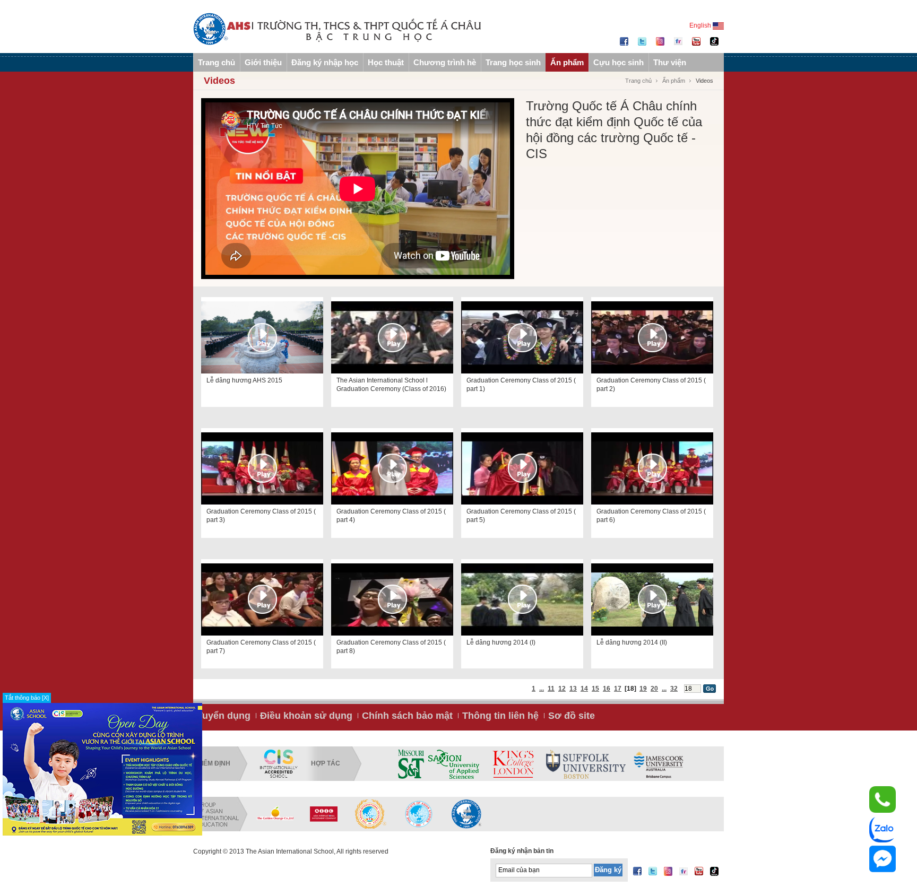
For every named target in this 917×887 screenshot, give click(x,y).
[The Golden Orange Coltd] (275, 814)
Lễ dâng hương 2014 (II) (631, 642)
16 (606, 688)
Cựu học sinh (618, 62)
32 (674, 688)
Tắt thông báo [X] (27, 697)
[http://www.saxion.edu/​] (453, 764)
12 (562, 688)
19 (643, 688)
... (541, 688)
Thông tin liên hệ (500, 715)
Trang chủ (216, 62)
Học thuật (386, 62)
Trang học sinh (513, 62)
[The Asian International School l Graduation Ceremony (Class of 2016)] (392, 337)
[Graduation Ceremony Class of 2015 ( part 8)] (392, 599)
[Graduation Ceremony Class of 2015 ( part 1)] (522, 337)
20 (654, 688)
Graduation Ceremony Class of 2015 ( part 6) (651, 516)
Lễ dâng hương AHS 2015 (244, 380)
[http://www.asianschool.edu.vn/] (466, 814)
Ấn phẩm (567, 62)
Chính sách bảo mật (407, 715)
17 (617, 688)
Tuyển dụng (223, 715)
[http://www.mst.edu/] (411, 764)
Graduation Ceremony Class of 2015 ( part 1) (521, 385)
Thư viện (669, 62)
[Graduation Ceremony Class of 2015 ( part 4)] (392, 468)
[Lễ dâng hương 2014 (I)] (522, 599)
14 (584, 688)
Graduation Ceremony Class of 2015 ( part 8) (391, 647)
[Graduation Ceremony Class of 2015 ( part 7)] (262, 599)
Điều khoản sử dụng (306, 715)
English (701, 25)
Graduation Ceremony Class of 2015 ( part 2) (651, 385)
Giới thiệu (263, 62)
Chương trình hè (444, 62)
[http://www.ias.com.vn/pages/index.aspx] (371, 814)
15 (595, 688)
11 (551, 688)
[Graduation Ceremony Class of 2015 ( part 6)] (652, 468)
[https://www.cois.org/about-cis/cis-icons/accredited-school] (278, 764)
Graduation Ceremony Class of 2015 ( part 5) (521, 516)
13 (573, 688)
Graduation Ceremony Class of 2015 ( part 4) (391, 516)
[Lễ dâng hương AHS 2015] (262, 337)
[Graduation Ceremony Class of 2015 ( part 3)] (262, 468)
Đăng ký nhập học (324, 62)
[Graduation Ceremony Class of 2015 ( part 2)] (652, 337)
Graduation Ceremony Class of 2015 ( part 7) (261, 647)
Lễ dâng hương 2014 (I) (500, 642)
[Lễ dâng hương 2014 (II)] (652, 599)
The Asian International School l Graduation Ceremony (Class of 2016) (391, 385)
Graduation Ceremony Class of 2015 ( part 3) (261, 516)
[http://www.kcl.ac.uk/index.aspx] (512, 764)
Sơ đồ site (571, 715)
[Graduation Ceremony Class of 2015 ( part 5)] (522, 468)
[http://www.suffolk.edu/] (586, 764)
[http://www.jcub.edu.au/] (659, 764)
